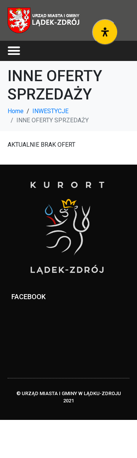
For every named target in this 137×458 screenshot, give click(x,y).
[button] (14, 51)
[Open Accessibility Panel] (105, 32)
